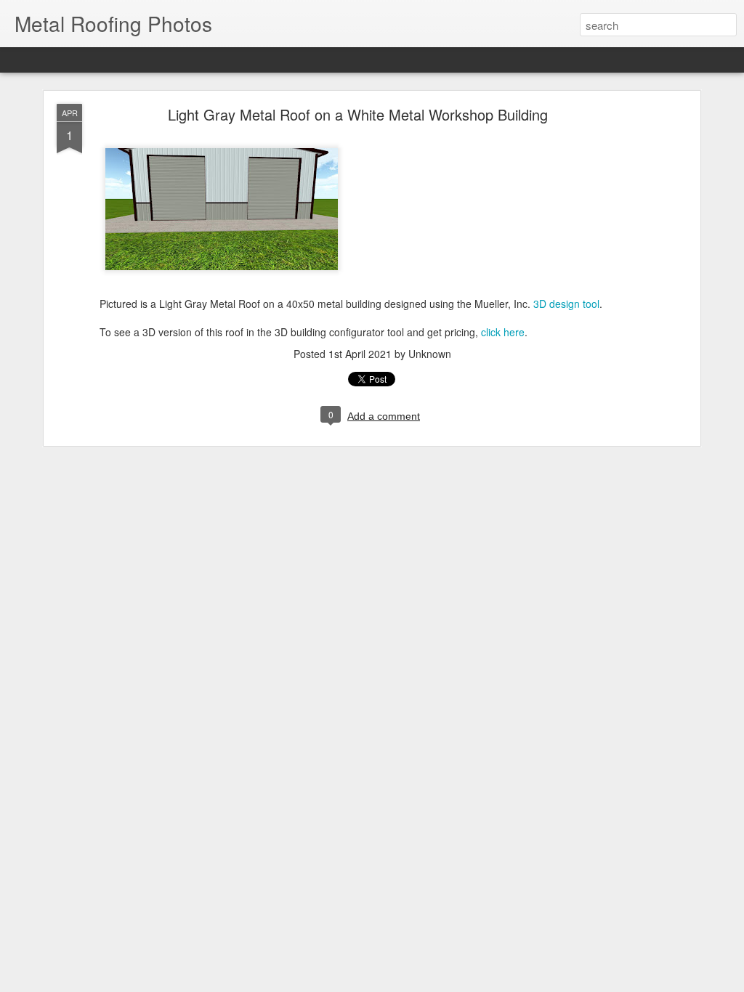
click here (503, 332)
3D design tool (566, 303)
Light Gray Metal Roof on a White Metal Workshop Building (358, 114)
